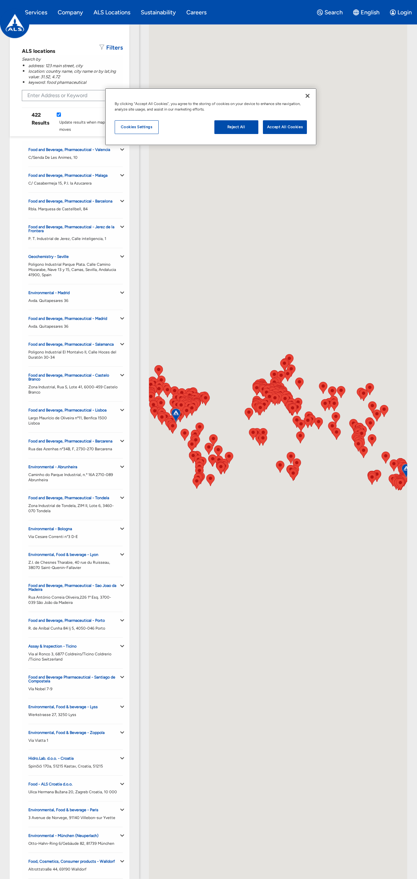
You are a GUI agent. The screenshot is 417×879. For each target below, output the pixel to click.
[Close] (307, 96)
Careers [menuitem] (196, 12)
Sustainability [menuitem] (158, 12)
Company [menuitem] (70, 12)
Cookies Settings (136, 127)
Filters (114, 48)
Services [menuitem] (36, 12)
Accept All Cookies (285, 127)
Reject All (236, 127)
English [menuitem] (370, 12)
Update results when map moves (82, 126)
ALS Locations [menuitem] (111, 12)
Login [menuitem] (404, 12)
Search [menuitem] (333, 12)
